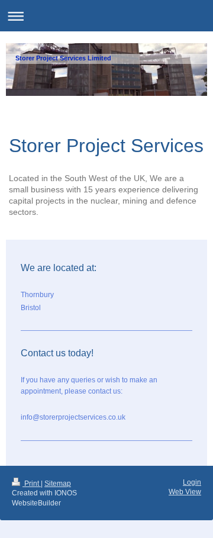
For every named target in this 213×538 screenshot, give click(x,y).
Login (192, 482)
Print (31, 483)
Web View (185, 492)
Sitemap (57, 483)
